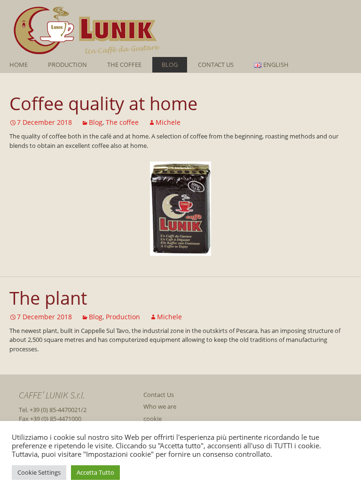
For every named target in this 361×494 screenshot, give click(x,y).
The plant (48, 297)
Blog (170, 64)
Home (18, 64)
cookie (152, 418)
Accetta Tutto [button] (95, 472)
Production (67, 64)
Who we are (159, 406)
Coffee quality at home (103, 103)
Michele (168, 122)
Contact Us (216, 64)
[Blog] (176, 28)
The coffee (124, 64)
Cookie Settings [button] (39, 472)
